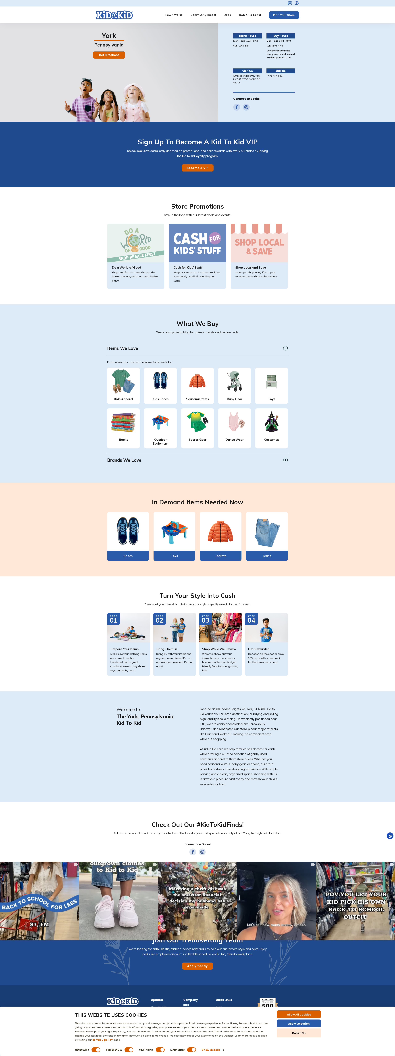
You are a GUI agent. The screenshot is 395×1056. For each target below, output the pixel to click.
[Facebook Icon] (297, 3)
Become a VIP (198, 168)
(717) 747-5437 (275, 75)
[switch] (129, 1049)
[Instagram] (290, 3)
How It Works (174, 15)
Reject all (299, 1032)
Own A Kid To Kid (250, 15)
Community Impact (203, 15)
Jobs (227, 15)
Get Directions (109, 55)
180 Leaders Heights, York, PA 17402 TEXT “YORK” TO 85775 (246, 79)
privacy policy (102, 1039)
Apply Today (197, 966)
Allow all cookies (299, 1014)
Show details (211, 1050)
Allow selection (299, 1024)
